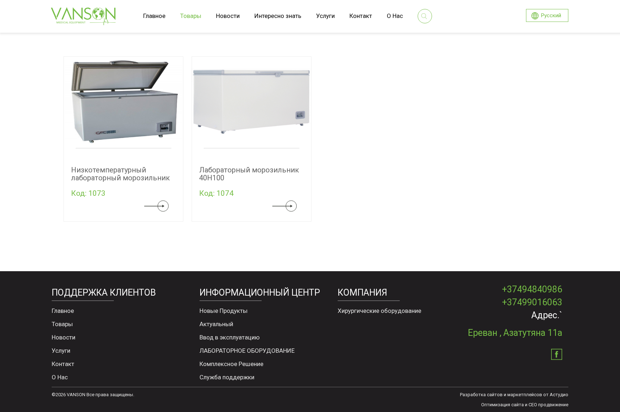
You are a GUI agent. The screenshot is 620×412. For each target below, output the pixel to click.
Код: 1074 (216, 193)
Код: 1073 (88, 193)
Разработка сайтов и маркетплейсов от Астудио (514, 394)
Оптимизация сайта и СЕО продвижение (524, 404)
